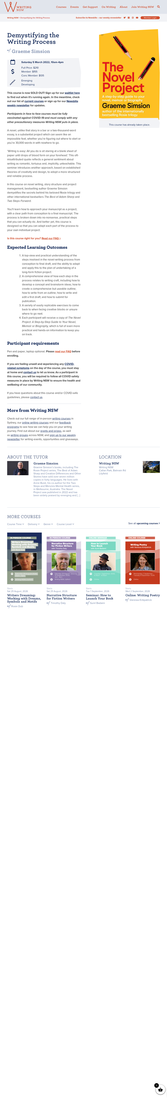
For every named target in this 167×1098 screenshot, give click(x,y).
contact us (29, 372)
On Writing (109, 7)
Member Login (150, 18)
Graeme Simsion (31, 51)
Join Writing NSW (142, 7)
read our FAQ (63, 351)
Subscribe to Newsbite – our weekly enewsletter (98, 17)
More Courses (24, 516)
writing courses (61, 418)
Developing (28, 84)
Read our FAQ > (51, 238)
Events (74, 7)
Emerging (26, 80)
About (123, 7)
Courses (61, 7)
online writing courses (35, 422)
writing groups (19, 435)
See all (143, 523)
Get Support (90, 7)
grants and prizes (50, 431)
